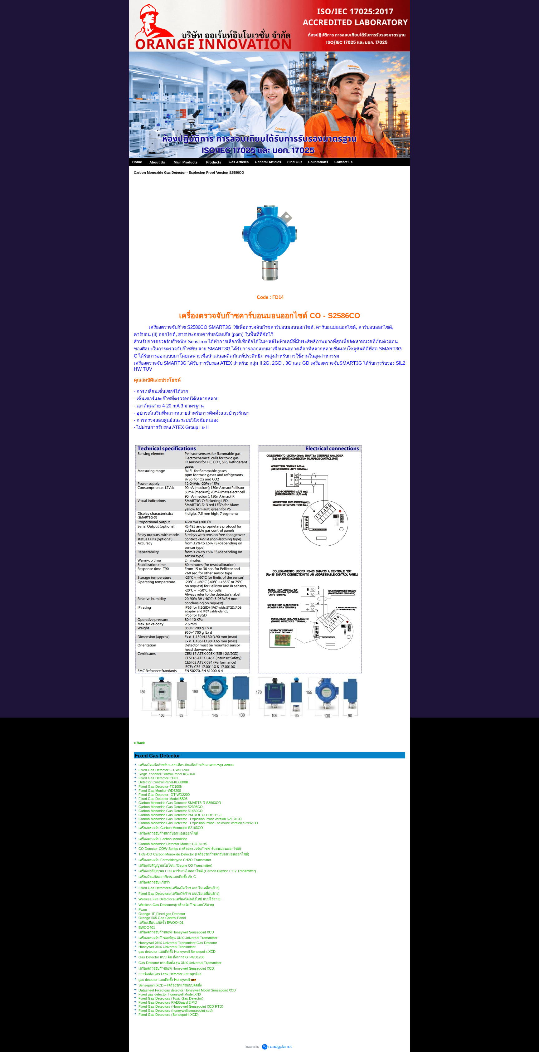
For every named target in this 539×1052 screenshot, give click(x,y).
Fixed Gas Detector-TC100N (160, 786)
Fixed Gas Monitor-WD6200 (159, 790)
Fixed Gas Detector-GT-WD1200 (163, 770)
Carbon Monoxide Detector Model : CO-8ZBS (172, 844)
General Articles (268, 162)
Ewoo (142, 910)
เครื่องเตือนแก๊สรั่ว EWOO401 (160, 922)
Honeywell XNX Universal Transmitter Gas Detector (177, 943)
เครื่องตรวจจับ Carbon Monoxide (163, 839)
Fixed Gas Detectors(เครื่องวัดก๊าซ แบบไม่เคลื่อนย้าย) (179, 888)
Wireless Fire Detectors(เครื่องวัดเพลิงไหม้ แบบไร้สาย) (179, 899)
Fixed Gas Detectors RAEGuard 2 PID (167, 1002)
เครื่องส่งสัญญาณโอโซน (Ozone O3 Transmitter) (175, 865)
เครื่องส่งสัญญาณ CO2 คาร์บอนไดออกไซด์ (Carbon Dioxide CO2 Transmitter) (197, 871)
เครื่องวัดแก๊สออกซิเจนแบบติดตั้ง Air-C (167, 877)
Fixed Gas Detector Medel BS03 (162, 799)
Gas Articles (239, 162)
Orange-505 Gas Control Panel (162, 918)
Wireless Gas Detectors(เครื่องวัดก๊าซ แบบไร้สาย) (176, 905)
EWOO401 (146, 927)
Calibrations (318, 162)
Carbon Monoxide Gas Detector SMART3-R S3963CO (179, 803)
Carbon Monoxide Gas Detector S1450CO (170, 811)
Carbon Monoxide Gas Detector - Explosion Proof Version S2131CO (190, 819)
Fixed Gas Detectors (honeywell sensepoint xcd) (175, 1010)
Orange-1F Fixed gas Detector (161, 914)
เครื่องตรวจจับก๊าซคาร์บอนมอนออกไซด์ (168, 833)
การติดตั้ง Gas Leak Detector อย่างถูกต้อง (169, 974)
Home (137, 162)
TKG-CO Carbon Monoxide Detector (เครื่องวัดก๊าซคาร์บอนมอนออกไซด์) (193, 854)
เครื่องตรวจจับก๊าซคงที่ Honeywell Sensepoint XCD (176, 932)
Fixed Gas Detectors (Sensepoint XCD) (168, 1014)
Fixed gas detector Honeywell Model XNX (169, 994)
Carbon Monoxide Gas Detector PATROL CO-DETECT (180, 815)
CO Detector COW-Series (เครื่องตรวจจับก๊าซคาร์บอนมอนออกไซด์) (189, 848)
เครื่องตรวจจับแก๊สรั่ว (154, 882)
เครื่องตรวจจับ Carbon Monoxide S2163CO (171, 828)
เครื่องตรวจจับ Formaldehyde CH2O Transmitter (175, 860)
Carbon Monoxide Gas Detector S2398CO (170, 807)
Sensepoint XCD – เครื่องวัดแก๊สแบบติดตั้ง (170, 985)
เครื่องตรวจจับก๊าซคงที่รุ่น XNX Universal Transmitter (177, 938)
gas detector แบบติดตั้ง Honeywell (164, 979)
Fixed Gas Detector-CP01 (158, 778)
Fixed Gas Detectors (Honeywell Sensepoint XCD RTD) (180, 1006)
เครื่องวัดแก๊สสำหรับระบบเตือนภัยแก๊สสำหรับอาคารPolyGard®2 (186, 765)
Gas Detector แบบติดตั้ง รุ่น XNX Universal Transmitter (179, 963)
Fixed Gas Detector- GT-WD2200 (164, 794)
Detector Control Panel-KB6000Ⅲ (163, 782)
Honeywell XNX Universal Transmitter (167, 947)
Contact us (343, 162)
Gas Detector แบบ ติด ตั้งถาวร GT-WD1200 (171, 957)
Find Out (294, 162)
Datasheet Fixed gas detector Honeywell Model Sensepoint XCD (187, 990)
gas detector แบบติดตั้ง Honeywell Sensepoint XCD (177, 951)
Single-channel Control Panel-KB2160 (166, 774)
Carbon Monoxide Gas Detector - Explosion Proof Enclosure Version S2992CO (198, 823)
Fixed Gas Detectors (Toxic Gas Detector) (170, 998)
